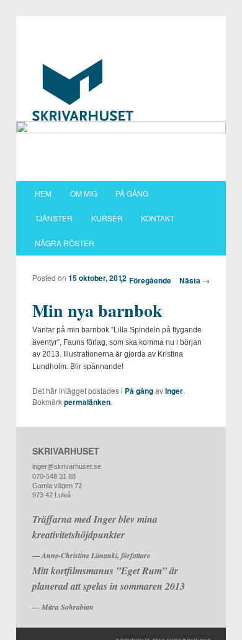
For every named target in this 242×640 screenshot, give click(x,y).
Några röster (64, 243)
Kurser (107, 218)
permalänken (87, 401)
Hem (43, 193)
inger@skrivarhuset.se (66, 466)
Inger (174, 390)
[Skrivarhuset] (121, 90)
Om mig (83, 193)
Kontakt (157, 218)
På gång (131, 193)
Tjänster (54, 218)
